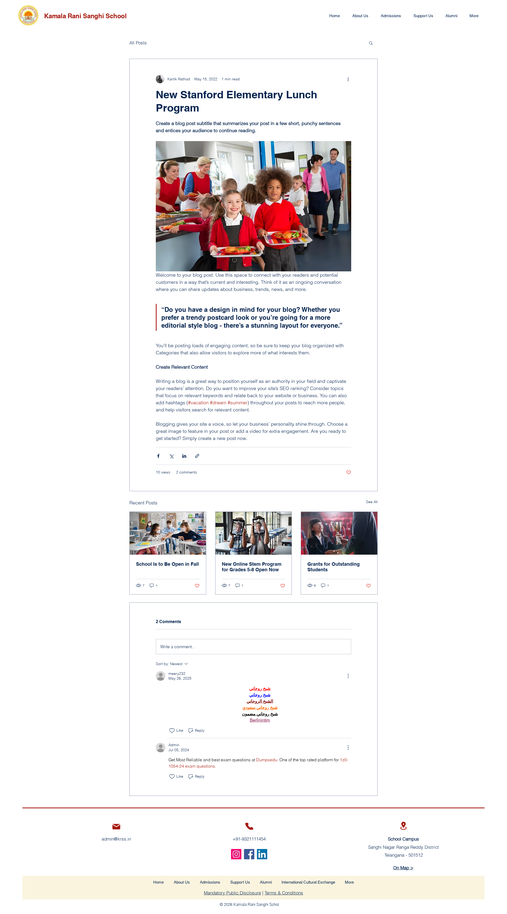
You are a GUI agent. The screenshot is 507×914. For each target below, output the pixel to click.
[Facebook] (249, 854)
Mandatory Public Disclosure (232, 893)
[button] (370, 43)
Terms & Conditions (284, 893)
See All (372, 501)
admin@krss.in (116, 839)
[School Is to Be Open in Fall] (168, 533)
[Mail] (116, 827)
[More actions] (348, 79)
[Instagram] (236, 854)
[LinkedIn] (262, 854)
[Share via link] (197, 455)
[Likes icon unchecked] (171, 730)
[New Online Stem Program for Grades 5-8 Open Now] (253, 533)
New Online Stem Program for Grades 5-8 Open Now (251, 566)
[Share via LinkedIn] (184, 455)
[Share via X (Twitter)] (171, 455)
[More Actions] (348, 676)
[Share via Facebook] (158, 455)
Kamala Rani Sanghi (75, 16)
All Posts (138, 42)
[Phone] (249, 826)
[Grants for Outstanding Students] (339, 533)
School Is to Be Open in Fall (167, 564)
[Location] (403, 826)
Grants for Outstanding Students (333, 566)
